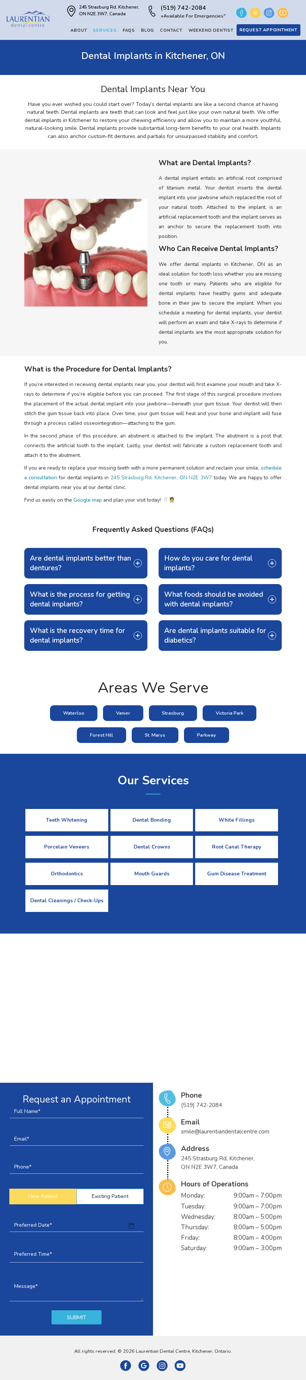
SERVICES (104, 30)
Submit (76, 1317)
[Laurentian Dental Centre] (28, 18)
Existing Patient (110, 1196)
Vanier (123, 713)
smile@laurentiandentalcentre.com (225, 1132)
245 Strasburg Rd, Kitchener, (109, 10)
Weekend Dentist (211, 30)
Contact (171, 30)
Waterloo (73, 713)
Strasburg (173, 713)
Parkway (206, 735)
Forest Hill (101, 735)
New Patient (43, 1196)
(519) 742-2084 (193, 11)
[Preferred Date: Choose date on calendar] (131, 1225)
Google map (88, 500)
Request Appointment (268, 30)
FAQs (129, 30)
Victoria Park (229, 713)
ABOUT (79, 30)
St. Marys (155, 735)
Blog (147, 30)
